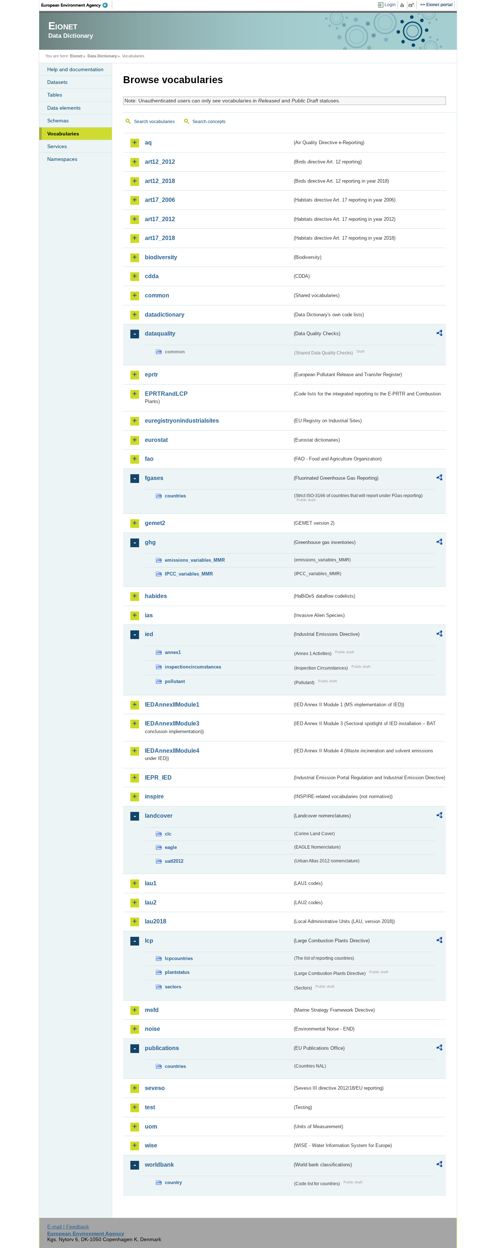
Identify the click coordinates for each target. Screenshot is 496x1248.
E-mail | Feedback (68, 1226)
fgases (154, 478)
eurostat (156, 440)
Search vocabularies (154, 121)
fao (149, 459)
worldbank (159, 1165)
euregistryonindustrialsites (182, 421)
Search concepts (208, 121)
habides (156, 596)
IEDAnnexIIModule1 (172, 705)
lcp (149, 941)
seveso (155, 1088)
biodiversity (161, 257)
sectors (173, 986)
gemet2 (155, 523)
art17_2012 (160, 219)
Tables (54, 95)
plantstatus (177, 972)
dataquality (160, 333)
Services (57, 146)
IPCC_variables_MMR (189, 574)
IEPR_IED (158, 778)
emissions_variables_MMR (195, 560)
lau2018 (155, 921)
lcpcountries (179, 958)
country (173, 1182)
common (157, 295)
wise (151, 1145)
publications (162, 1048)
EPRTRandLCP (166, 394)
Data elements (64, 108)
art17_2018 (160, 238)
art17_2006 (160, 200)
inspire (154, 796)
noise (152, 1029)
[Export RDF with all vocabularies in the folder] (439, 334)
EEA (77, 5)
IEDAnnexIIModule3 (172, 723)
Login (390, 5)
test (150, 1107)
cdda (152, 276)
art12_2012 (160, 162)
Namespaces (62, 159)
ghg (150, 542)
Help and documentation (75, 69)
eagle (171, 847)
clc (168, 834)
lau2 (150, 902)
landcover (158, 816)
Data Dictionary (102, 56)
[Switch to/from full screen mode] (412, 5)
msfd (152, 1010)
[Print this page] (403, 5)
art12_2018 (160, 181)
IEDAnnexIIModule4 (172, 751)
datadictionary (164, 315)
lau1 (150, 883)
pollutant (175, 681)
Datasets (57, 82)
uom (151, 1126)
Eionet (76, 56)
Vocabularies (63, 134)
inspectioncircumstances (193, 667)
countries (175, 496)
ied (149, 634)
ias (149, 615)
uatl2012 (174, 861)
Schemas (58, 120)
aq (148, 142)
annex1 (173, 652)
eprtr (151, 374)
